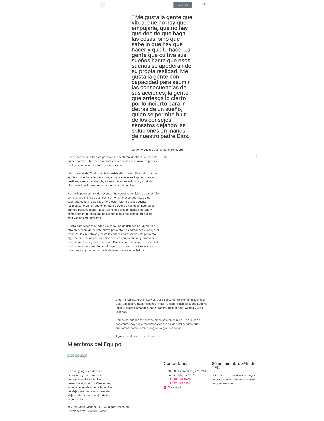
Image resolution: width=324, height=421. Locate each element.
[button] (102, 4)
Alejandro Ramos (96, 411)
